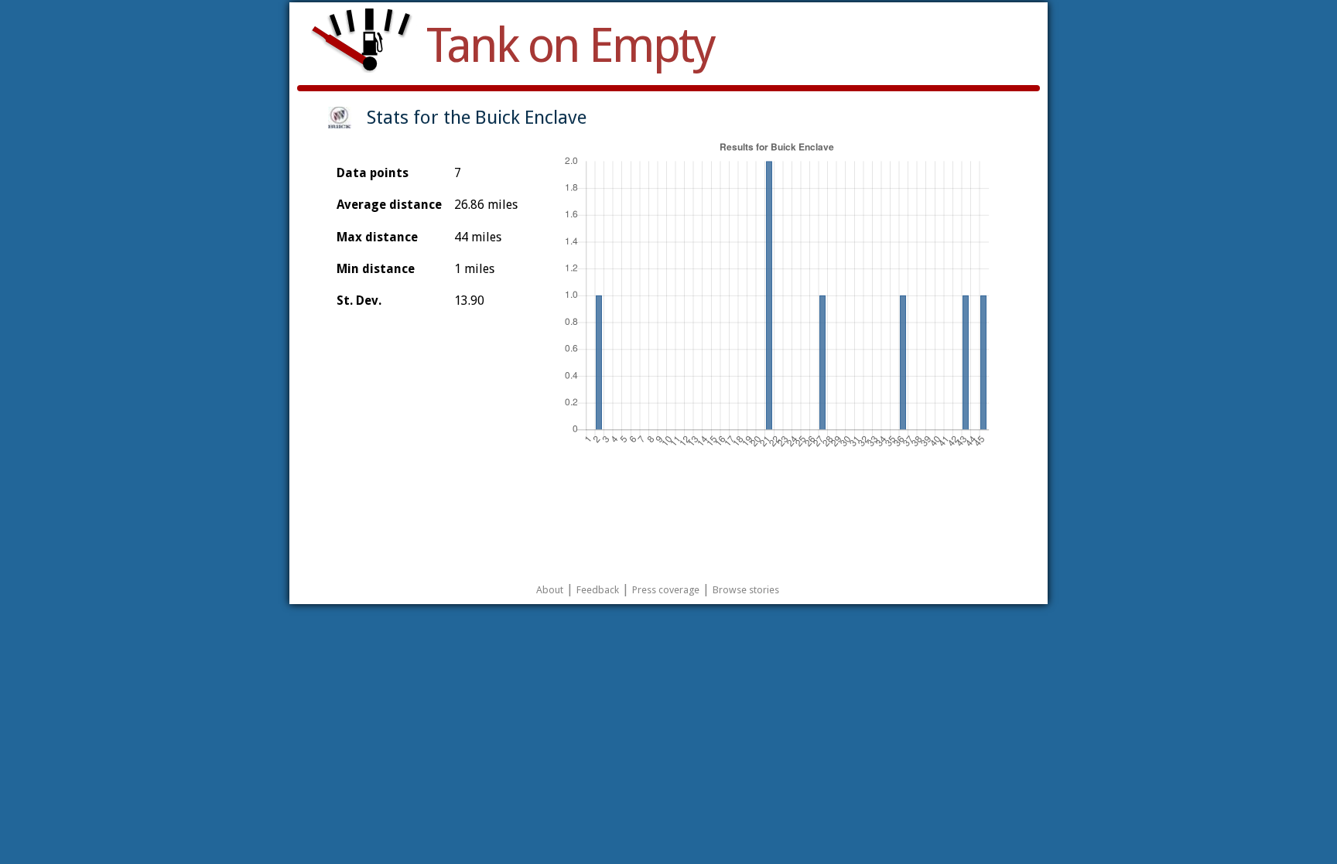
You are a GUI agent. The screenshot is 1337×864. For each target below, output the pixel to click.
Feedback (597, 590)
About (549, 590)
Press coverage (665, 590)
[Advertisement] (667, 512)
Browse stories (746, 590)
